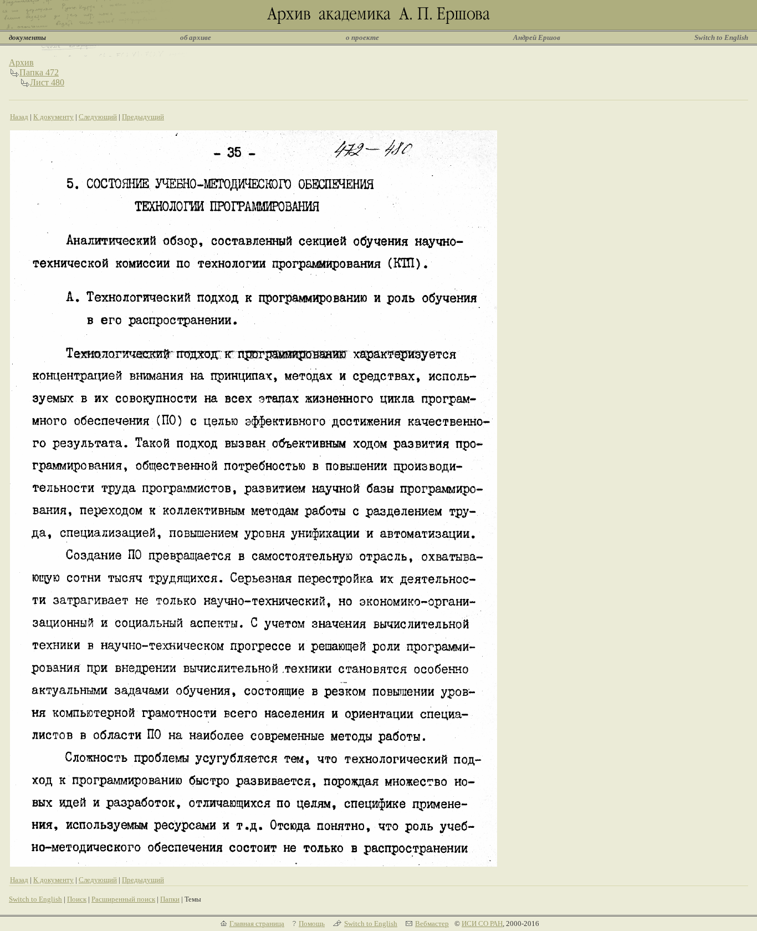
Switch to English (721, 37)
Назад (19, 117)
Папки (170, 899)
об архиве (195, 37)
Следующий (98, 117)
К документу (53, 117)
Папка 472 (39, 72)
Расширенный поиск (123, 899)
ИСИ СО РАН (482, 923)
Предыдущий (143, 117)
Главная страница (256, 923)
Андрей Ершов (536, 37)
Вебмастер (432, 923)
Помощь (312, 923)
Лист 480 (47, 82)
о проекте (362, 37)
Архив (21, 62)
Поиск (76, 899)
